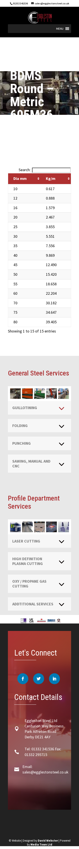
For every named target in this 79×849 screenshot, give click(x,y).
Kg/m (50, 178)
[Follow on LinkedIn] (54, 678)
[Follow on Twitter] (38, 678)
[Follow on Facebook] (22, 678)
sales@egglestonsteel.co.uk (45, 772)
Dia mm (20, 178)
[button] (59, 28)
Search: (25, 169)
